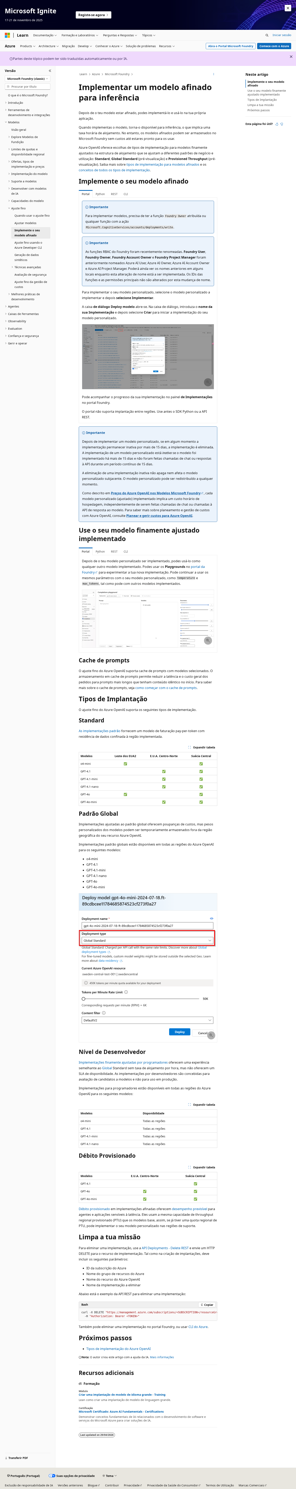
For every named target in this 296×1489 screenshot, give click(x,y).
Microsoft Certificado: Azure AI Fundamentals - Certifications (121, 1411)
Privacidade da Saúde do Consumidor (172, 1485)
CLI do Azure (198, 1327)
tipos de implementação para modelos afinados (162, 164)
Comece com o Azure (274, 46)
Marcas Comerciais (251, 1485)
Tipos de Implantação (262, 100)
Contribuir (112, 1485)
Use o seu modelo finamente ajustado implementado (266, 92)
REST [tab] (114, 194)
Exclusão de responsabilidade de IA (29, 1485)
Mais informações (162, 1357)
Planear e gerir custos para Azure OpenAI (159, 515)
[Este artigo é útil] (276, 124)
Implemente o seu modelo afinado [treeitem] (27, 232)
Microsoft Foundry (117, 74)
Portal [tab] (86, 194)
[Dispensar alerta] (288, 8)
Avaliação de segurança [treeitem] (30, 274)
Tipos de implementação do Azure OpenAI (118, 1349)
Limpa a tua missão (260, 105)
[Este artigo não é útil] (281, 124)
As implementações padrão (99, 731)
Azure (96, 74)
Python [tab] (100, 194)
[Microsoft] (7, 35)
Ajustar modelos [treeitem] (25, 223)
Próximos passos (258, 110)
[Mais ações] (213, 74)
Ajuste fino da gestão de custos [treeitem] (30, 284)
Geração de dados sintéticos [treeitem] (26, 257)
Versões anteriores (70, 1485)
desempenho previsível (189, 1209)
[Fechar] (50, 71)
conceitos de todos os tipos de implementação (114, 170)
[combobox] (27, 78)
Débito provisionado (94, 1209)
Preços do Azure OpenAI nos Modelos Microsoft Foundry (156, 493)
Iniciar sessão (282, 35)
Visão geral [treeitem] (18, 130)
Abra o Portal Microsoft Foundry (230, 46)
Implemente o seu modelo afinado (265, 83)
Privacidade (132, 1485)
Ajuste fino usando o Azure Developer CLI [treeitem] (28, 245)
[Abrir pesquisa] (267, 35)
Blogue (92, 1485)
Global (107, 1068)
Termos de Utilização (220, 1485)
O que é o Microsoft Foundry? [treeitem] (28, 95)
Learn (83, 74)
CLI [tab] (126, 194)
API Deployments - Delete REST (165, 1248)
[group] (148, 1314)
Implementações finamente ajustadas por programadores (123, 1062)
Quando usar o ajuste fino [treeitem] (32, 215)
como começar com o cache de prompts (166, 688)
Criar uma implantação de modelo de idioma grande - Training (122, 1395)
